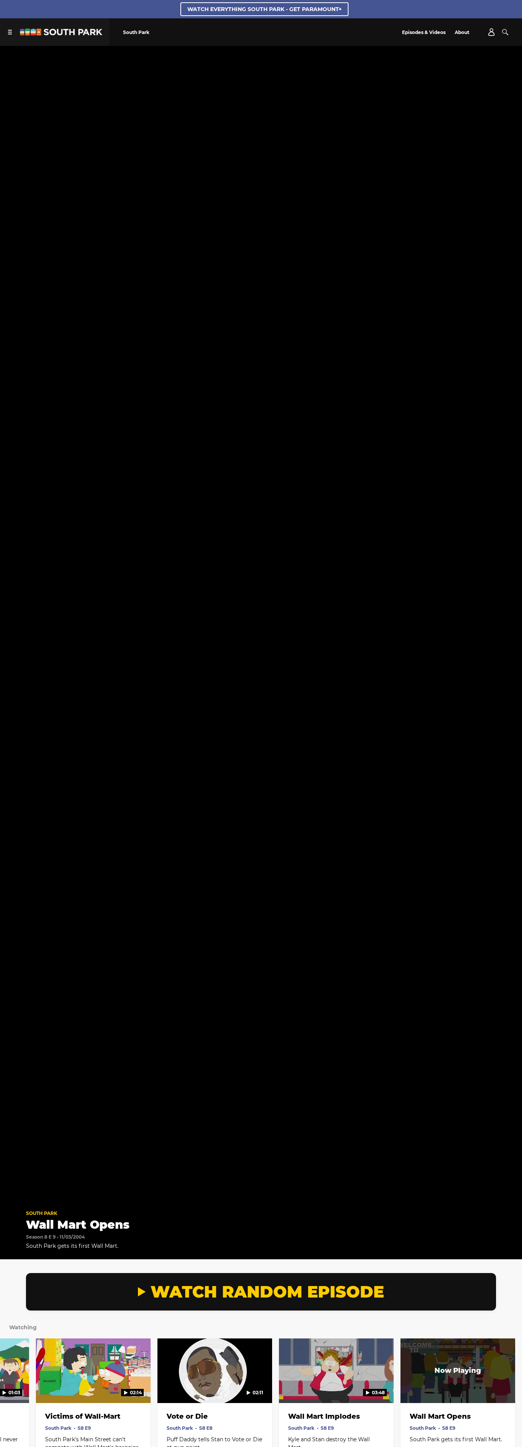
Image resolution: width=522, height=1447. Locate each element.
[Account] (491, 32)
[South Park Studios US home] (61, 33)
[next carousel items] (508, 1387)
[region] (261, 624)
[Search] (505, 32)
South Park (41, 1213)
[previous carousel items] (13, 1387)
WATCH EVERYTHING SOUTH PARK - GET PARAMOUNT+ (264, 9)
